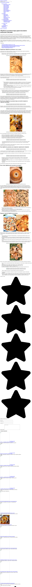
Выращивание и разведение (8, 20)
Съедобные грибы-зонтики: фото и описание (6, 488)
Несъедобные (4, 26)
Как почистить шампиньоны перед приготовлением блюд (8, 501)
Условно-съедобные (5, 25)
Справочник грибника (5, 19)
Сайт (1, 423)
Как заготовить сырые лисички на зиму (6, 524)
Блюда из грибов (4, 3)
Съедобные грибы (4, 23)
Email (1, 421)
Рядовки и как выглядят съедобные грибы (6, 453)
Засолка (5, 16)
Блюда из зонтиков (6, 6)
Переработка (4, 13)
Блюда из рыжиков (6, 9)
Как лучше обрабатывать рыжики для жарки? (8, 46)
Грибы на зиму (6, 14)
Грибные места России (7, 21)
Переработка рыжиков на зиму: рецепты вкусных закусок (8, 559)
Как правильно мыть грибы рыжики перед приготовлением (8, 571)
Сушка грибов (6, 18)
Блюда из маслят (6, 8)
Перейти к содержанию (3, 0)
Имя (1, 420)
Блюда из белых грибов (7, 4)
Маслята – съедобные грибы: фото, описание (6, 465)
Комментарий (2, 429)
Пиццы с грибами (6, 11)
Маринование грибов (7, 17)
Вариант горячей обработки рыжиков (7, 47)
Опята (4, 24)
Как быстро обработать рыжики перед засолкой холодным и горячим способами (13, 45)
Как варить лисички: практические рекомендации (7, 583)
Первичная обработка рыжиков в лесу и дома (8, 44)
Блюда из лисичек (6, 7)
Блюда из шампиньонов (7, 10)
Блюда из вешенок (6, 5)
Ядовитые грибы (4, 27)
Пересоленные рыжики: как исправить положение (7, 536)
